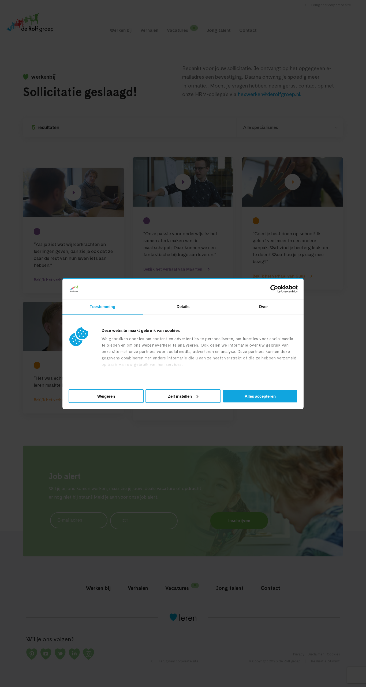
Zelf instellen (180, 396)
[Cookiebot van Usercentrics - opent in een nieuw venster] (274, 289)
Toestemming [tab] (102, 306)
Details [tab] (183, 306)
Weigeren (106, 396)
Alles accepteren (260, 396)
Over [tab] (263, 306)
